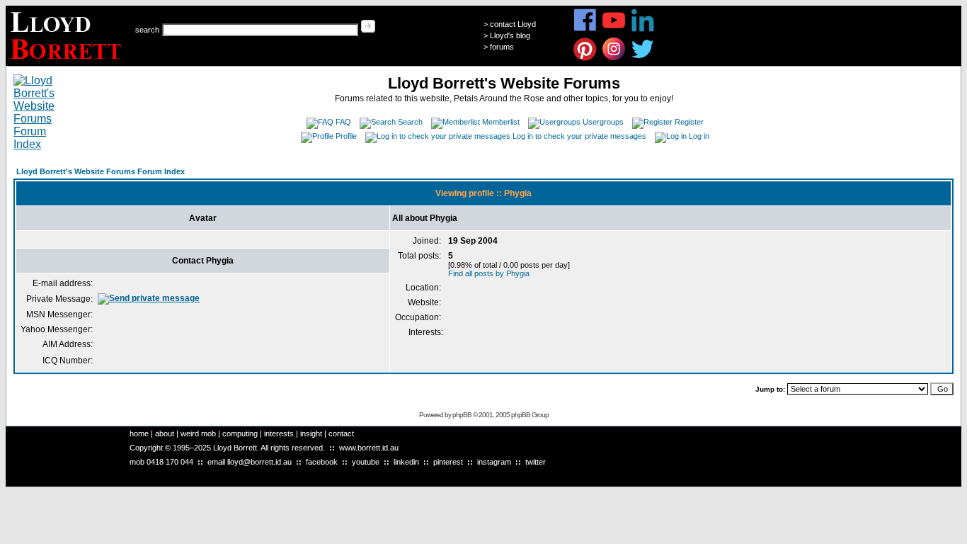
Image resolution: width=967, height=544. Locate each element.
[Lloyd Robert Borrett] (68, 62)
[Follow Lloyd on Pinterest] (585, 58)
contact (341, 433)
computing (240, 433)
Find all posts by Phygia (489, 273)
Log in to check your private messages (579, 136)
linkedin (406, 462)
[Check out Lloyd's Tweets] (643, 58)
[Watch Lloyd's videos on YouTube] (614, 29)
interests (279, 433)
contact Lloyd (513, 24)
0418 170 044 (170, 462)
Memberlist (501, 122)
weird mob (198, 433)
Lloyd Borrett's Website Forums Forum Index (100, 171)
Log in (699, 136)
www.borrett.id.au (369, 447)
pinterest (448, 462)
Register (689, 122)
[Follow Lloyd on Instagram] (614, 58)
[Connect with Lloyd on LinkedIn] (643, 29)
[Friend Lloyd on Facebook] (585, 29)
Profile (346, 136)
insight (311, 433)
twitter (535, 462)
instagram (494, 462)
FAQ (343, 122)
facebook (322, 462)
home (139, 433)
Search (410, 122)
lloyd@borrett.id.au (259, 462)
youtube (365, 462)
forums (502, 46)
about (164, 433)
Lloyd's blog (510, 35)
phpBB (461, 415)
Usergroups (603, 122)
